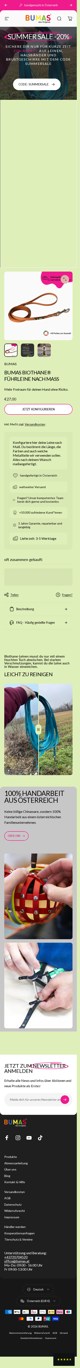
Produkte (10, 1157)
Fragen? (67, 595)
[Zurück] (6, 5)
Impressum (11, 1217)
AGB (7, 1198)
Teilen (14, 595)
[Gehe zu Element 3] (44, 350)
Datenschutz (13, 1204)
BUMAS (10, 364)
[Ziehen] (38, 729)
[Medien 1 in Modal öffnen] (65, 279)
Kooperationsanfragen (19, 1233)
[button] (64, 1359)
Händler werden (15, 1227)
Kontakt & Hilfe (14, 1182)
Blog (7, 1176)
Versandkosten (35, 424)
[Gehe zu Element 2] (27, 350)
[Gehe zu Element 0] (10, 350)
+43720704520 (16, 1257)
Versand (64, 1333)
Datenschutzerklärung (20, 1333)
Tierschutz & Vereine (18, 1239)
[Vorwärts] (71, 5)
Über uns (10, 1169)
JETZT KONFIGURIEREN (38, 409)
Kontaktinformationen (31, 1338)
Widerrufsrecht (14, 1211)
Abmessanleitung (16, 1163)
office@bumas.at (16, 1261)
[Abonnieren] (65, 1099)
